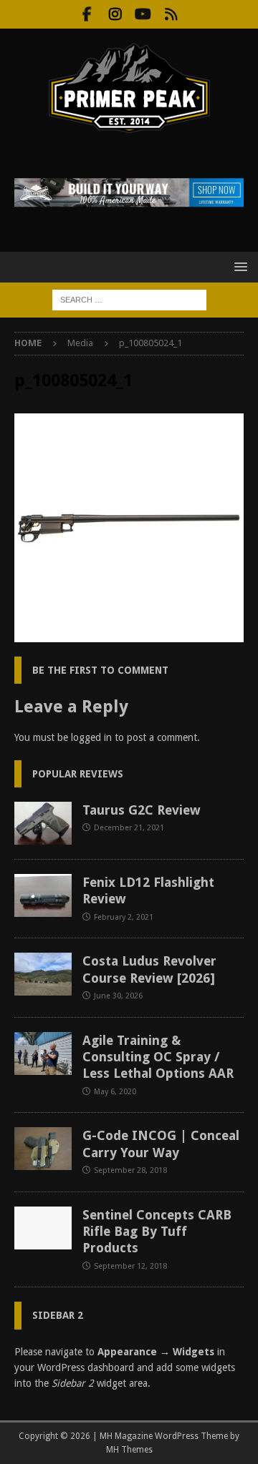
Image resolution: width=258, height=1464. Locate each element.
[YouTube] (143, 14)
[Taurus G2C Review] (43, 823)
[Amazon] (170, 14)
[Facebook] (87, 14)
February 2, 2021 (123, 917)
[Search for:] (129, 299)
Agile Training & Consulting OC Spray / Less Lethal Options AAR (158, 1057)
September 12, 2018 (130, 1266)
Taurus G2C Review (141, 809)
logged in (91, 737)
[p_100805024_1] (129, 634)
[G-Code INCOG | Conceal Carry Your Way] (43, 1148)
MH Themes (129, 1450)
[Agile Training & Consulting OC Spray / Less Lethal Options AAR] (43, 1053)
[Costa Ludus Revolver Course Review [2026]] (43, 974)
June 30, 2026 (118, 996)
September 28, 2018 (130, 1170)
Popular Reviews (77, 774)
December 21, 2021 (129, 827)
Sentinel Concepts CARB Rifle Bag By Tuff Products (156, 1231)
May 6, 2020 (115, 1091)
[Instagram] (115, 14)
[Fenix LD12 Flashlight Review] (43, 895)
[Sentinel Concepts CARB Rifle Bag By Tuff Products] (43, 1228)
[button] (238, 266)
